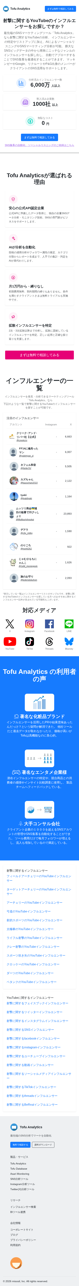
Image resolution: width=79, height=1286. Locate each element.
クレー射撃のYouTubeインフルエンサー (33, 946)
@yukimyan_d (26, 456)
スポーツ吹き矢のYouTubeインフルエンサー (36, 955)
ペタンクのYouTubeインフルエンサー (32, 982)
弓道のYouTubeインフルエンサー (29, 911)
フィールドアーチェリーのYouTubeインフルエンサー (39, 878)
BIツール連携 (18, 1212)
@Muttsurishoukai (25, 519)
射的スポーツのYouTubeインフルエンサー (34, 920)
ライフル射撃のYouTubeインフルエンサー (34, 937)
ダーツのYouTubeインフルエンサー (30, 973)
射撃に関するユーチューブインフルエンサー (36, 1056)
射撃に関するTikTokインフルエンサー (31, 1087)
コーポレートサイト (21, 1229)
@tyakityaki (26, 498)
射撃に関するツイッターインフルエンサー (34, 1012)
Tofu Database (18, 1168)
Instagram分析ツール (22, 1184)
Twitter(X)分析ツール (22, 1189)
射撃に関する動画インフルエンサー (30, 1065)
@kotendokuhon (29, 580)
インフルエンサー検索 (23, 1206)
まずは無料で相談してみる (60, 9)
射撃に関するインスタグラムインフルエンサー (37, 1020)
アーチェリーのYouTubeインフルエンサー (34, 902)
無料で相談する (20, 1144)
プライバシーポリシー (23, 1239)
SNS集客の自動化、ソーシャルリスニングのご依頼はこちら (39, 145)
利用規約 (15, 1245)
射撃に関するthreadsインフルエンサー (32, 1095)
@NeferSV (26, 468)
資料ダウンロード (43, 1144)
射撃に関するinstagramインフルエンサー (34, 1047)
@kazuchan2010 (29, 483)
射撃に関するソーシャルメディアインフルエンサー (39, 1076)
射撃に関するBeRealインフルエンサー (32, 1104)
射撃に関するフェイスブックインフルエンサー (37, 1003)
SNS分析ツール (19, 1178)
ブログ (14, 1234)
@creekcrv (22, 440)
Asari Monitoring (19, 1173)
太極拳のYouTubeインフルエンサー (30, 929)
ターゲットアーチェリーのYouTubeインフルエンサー (39, 891)
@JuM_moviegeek (28, 566)
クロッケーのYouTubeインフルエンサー (33, 964)
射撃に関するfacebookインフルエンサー (33, 1038)
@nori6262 (26, 548)
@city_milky (27, 533)
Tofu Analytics (18, 1163)
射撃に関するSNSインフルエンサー (30, 1029)
